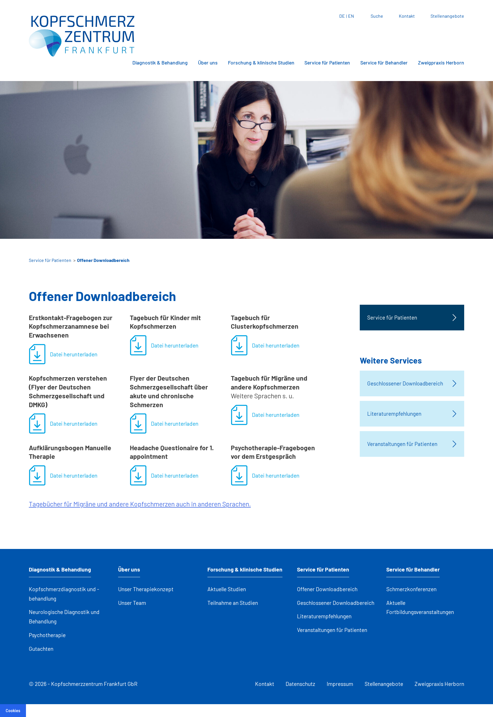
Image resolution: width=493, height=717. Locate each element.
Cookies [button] (13, 710)
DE (342, 16)
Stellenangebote (447, 16)
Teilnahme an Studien (232, 602)
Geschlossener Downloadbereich (335, 602)
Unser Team (132, 602)
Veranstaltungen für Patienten (332, 630)
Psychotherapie (47, 635)
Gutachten (41, 648)
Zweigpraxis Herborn (441, 62)
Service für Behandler (384, 62)
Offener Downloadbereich (327, 589)
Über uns (208, 62)
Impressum (340, 683)
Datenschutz (300, 683)
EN (351, 16)
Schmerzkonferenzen (411, 589)
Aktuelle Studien (226, 589)
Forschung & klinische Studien (261, 62)
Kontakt (407, 16)
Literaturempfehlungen (324, 616)
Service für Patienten (327, 62)
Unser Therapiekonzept (145, 589)
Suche (377, 16)
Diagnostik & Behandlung (160, 62)
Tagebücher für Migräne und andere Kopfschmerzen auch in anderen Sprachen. (140, 504)
